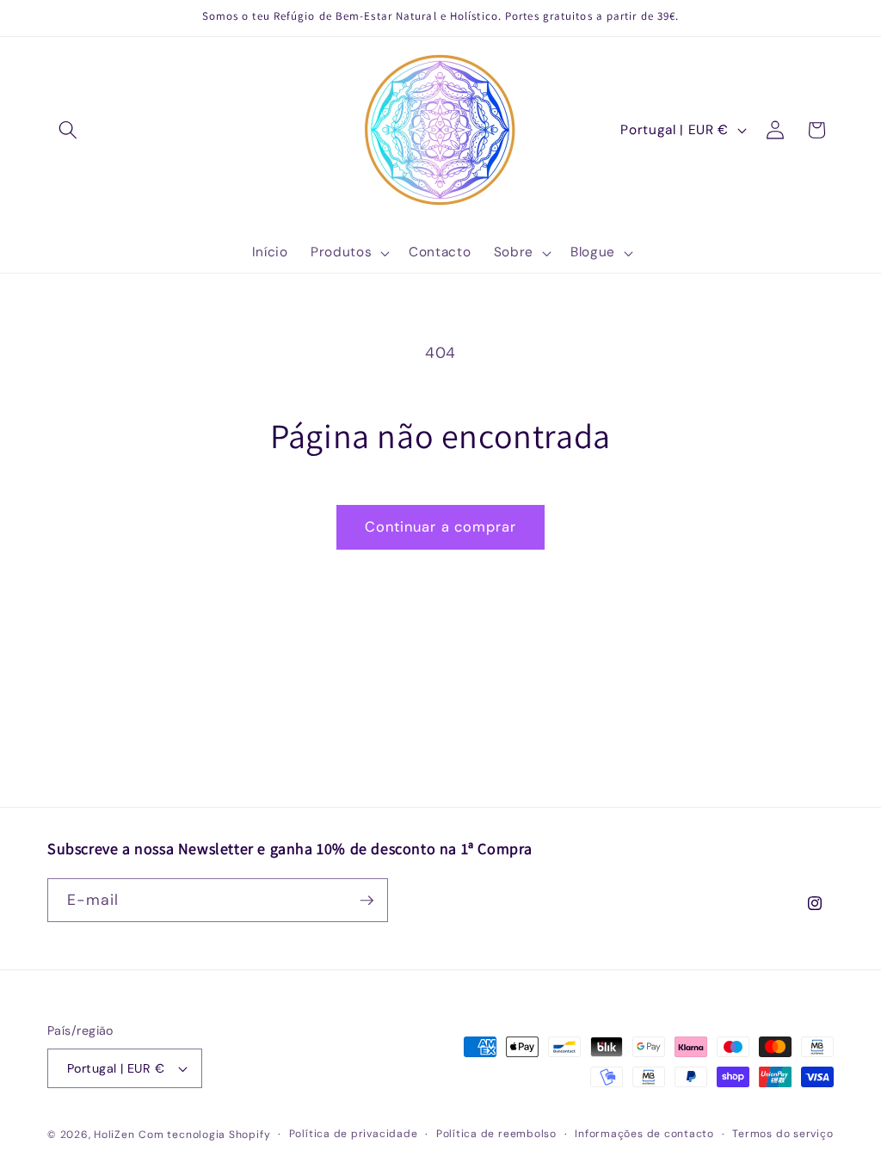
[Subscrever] (366, 900)
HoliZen (114, 1134)
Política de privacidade (353, 1134)
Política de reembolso (496, 1134)
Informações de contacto (644, 1134)
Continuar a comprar (441, 527)
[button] (68, 130)
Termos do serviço (782, 1134)
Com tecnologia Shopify (204, 1134)
